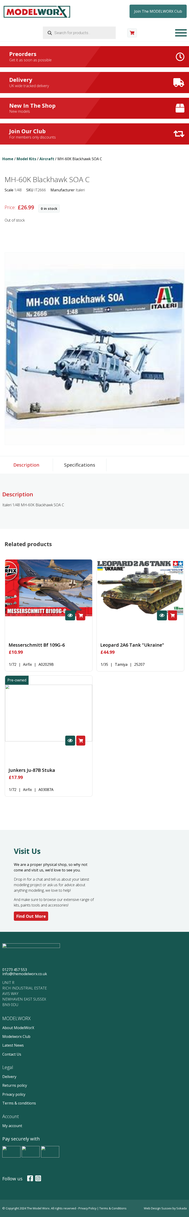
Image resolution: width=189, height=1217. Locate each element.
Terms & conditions (19, 1103)
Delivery (9, 1076)
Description (26, 465)
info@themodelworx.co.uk (24, 974)
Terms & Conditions (113, 1208)
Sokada (181, 1208)
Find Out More (31, 916)
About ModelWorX (18, 1027)
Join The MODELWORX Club (158, 11)
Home (7, 158)
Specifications (79, 465)
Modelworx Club (16, 1036)
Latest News (13, 1045)
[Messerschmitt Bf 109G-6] (48, 588)
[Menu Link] (181, 32)
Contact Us (11, 1054)
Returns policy (14, 1085)
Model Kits (26, 158)
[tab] (26, 465)
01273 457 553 (14, 970)
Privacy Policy (87, 1208)
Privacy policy (13, 1094)
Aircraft (46, 158)
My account (12, 1125)
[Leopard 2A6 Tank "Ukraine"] (140, 588)
